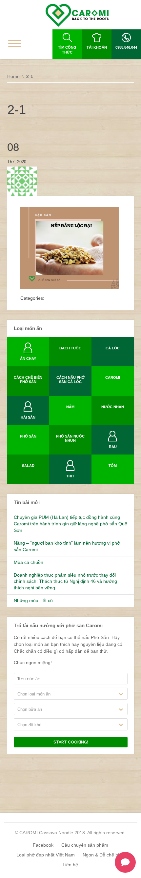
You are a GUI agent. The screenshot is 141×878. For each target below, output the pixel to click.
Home (13, 76)
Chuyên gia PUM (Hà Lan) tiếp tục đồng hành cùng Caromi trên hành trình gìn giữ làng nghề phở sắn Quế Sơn (70, 524)
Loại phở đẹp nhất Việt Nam (45, 854)
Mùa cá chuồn (28, 562)
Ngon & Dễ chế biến (103, 854)
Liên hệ (70, 864)
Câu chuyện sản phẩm (84, 845)
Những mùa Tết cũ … (36, 600)
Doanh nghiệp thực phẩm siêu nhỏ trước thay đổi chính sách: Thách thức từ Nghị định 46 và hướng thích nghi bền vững (65, 581)
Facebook (43, 845)
